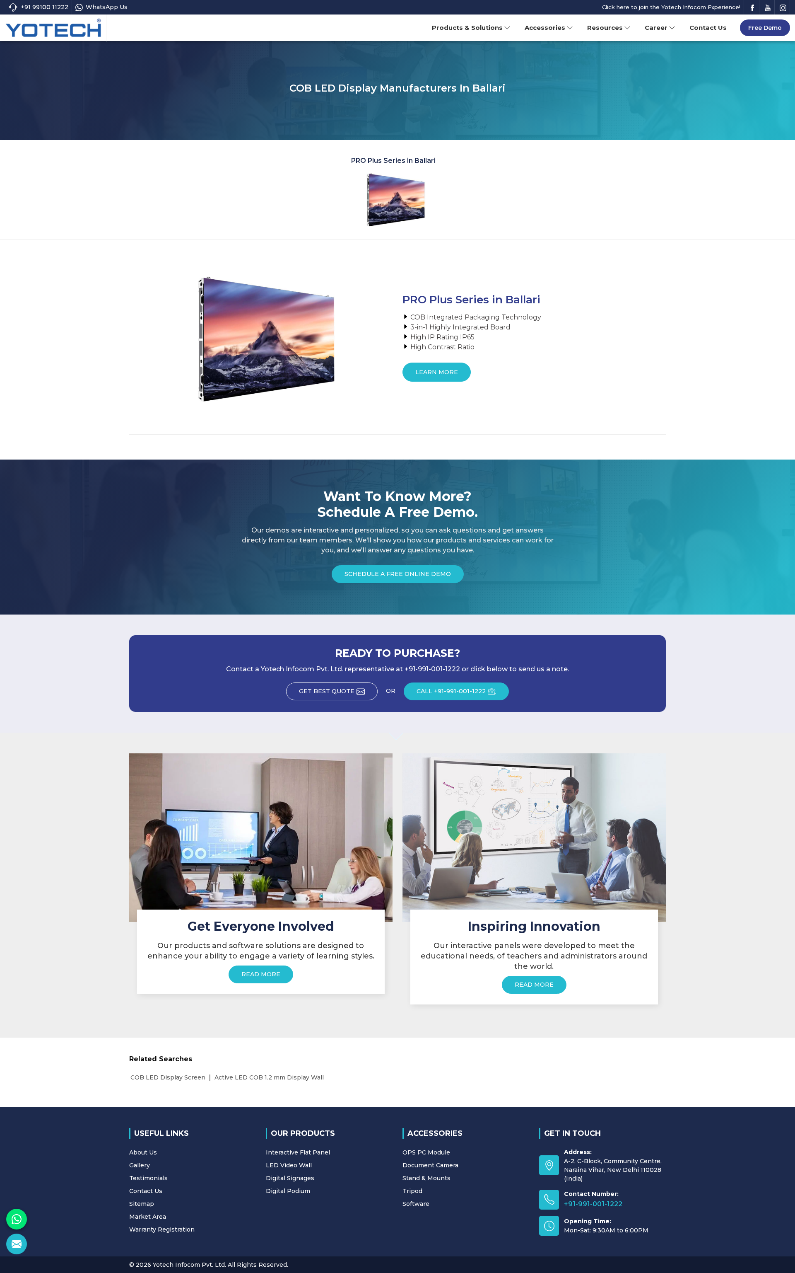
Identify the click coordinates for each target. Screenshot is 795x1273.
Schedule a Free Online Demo (397, 574)
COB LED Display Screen (167, 1077)
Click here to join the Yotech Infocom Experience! (671, 7)
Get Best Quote (326, 691)
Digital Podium (288, 1191)
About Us (143, 1152)
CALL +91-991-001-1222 (451, 691)
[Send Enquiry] (16, 1244)
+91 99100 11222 (44, 7)
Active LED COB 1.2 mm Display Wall (269, 1077)
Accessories (545, 27)
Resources (605, 27)
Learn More (436, 372)
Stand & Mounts (426, 1178)
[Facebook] (752, 7)
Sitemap (141, 1204)
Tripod (412, 1191)
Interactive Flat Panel (298, 1152)
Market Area (147, 1216)
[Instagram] (783, 7)
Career (656, 27)
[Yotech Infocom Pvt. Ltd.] (53, 28)
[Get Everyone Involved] (261, 837)
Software (415, 1204)
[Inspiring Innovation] (534, 837)
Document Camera (430, 1165)
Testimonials (148, 1178)
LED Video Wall (289, 1165)
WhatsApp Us (107, 7)
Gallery (139, 1165)
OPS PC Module (426, 1152)
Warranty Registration (162, 1229)
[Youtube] (767, 7)
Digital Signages (290, 1178)
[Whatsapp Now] (16, 1219)
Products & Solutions (467, 27)
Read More (260, 974)
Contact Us (708, 27)
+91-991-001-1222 (593, 1204)
